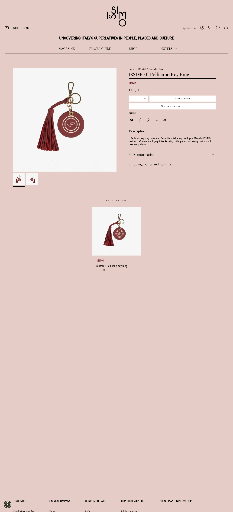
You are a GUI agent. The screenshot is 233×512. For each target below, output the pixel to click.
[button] (66, 48)
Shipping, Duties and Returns (150, 164)
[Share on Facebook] (140, 120)
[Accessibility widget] (7, 504)
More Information (142, 154)
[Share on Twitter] (132, 120)
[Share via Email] (156, 120)
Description (137, 131)
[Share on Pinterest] (148, 120)
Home (131, 69)
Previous (13, 120)
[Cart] (226, 28)
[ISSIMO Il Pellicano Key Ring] (116, 231)
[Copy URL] (165, 120)
